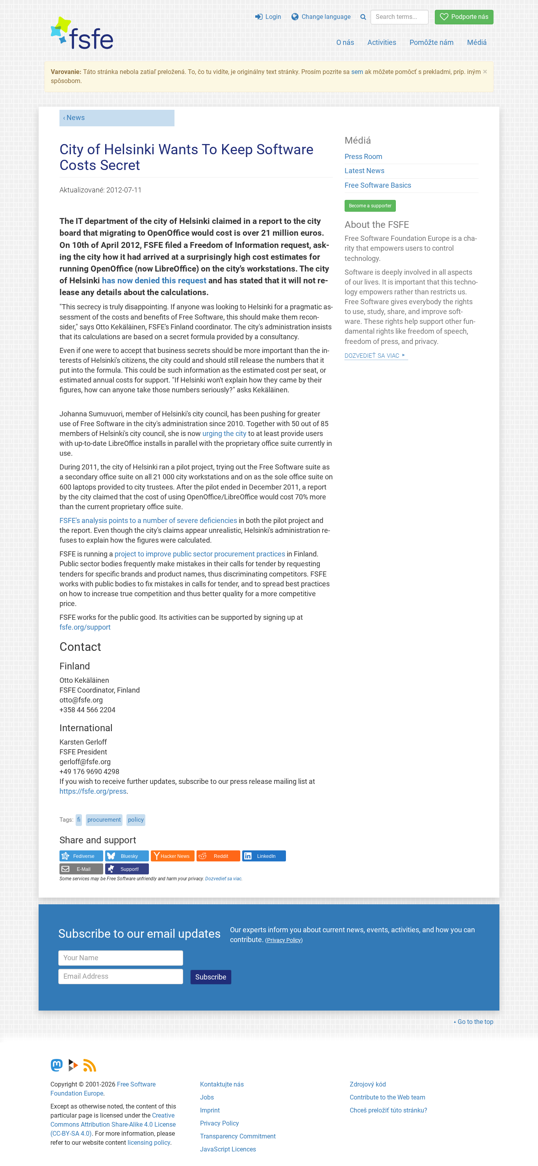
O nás (345, 42)
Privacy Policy (219, 1123)
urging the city (224, 434)
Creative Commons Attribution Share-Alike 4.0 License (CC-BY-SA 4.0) (113, 1124)
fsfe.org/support (85, 627)
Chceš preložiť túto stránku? (388, 1110)
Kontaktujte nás (222, 1084)
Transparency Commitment (238, 1136)
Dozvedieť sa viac (223, 878)
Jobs (207, 1097)
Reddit (221, 856)
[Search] (363, 17)
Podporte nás (468, 16)
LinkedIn (266, 856)
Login (271, 16)
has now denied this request (154, 280)
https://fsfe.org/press (92, 791)
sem (357, 72)
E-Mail (84, 869)
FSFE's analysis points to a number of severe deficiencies (148, 521)
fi (78, 819)
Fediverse (84, 856)
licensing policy (149, 1142)
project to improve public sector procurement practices (200, 554)
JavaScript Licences (228, 1149)
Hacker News (175, 856)
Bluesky (129, 856)
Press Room (363, 157)
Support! (130, 869)
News (76, 118)
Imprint (210, 1110)
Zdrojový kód (368, 1084)
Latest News (364, 171)
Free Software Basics (378, 185)
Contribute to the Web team (387, 1097)
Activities (381, 42)
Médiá (477, 42)
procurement (104, 819)
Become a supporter (370, 206)
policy (136, 819)
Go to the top (475, 1022)
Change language (325, 16)
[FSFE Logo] (82, 33)
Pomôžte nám (432, 42)
